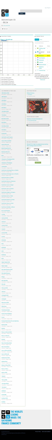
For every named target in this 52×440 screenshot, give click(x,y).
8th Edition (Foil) (5, 118)
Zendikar (3, 401)
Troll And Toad (42, 70)
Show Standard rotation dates (7, 82)
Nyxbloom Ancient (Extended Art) (34, 118)
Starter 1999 (4, 372)
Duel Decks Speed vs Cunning (8, 199)
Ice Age (3, 214)
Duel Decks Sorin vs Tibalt (7, 195)
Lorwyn (3, 236)
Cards (21, 13)
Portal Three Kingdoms (7, 313)
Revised (3, 339)
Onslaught (4, 298)
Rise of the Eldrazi (5, 346)
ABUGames (41, 55)
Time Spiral (4, 387)
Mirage (3, 276)
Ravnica (3, 328)
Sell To (41, 39)
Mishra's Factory (30, 93)
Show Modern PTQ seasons (7, 79)
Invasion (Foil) (4, 225)
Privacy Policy (38, 431)
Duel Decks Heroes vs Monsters (9, 181)
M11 (2, 243)
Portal (3, 317)
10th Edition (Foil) (5, 93)
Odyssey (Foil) (5, 287)
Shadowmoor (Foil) (6, 357)
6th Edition (4, 107)
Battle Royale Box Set (6, 148)
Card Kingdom (42, 57)
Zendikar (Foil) (5, 398)
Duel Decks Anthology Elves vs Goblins (10, 170)
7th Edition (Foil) (5, 111)
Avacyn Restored (5, 144)
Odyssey (3, 291)
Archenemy (4, 133)
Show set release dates (6, 77)
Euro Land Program (6, 210)
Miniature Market (42, 64)
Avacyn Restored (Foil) (6, 140)
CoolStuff (41, 62)
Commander (4, 166)
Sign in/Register (48, 7)
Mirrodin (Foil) (5, 280)
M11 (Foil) (4, 240)
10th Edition (4, 96)
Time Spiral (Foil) (5, 383)
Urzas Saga (4, 394)
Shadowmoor (4, 361)
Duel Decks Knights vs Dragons (8, 192)
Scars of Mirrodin (5, 354)
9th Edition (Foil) (5, 126)
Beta (3, 155)
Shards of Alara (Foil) (6, 365)
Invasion (3, 229)
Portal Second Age (6, 310)
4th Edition (7, 25)
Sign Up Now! (38, 162)
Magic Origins (4, 265)
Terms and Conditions (46, 431)
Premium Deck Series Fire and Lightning (10, 320)
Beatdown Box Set (6, 151)
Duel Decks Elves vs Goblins (8, 177)
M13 (2, 251)
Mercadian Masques (6, 273)
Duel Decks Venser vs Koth (7, 203)
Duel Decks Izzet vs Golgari (7, 184)
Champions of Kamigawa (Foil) (8, 159)
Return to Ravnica (5, 335)
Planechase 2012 (5, 302)
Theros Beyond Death (32, 120)
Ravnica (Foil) (4, 324)
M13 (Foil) (4, 247)
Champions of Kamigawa (7, 162)
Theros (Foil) (4, 379)
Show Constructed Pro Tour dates (8, 84)
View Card (5, 28)
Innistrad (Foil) (5, 218)
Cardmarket (41, 60)
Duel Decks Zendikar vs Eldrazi (8, 207)
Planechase (4, 306)
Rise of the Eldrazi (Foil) (7, 343)
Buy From (37, 39)
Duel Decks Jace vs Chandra (8, 188)
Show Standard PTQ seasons (7, 81)
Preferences (42, 79)
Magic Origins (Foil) (6, 262)
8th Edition (4, 122)
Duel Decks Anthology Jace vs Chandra (10, 173)
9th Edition (4, 129)
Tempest (3, 376)
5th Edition (4, 104)
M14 (2, 258)
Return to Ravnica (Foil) (7, 332)
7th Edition (4, 115)
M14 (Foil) (4, 254)
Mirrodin (3, 284)
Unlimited (4, 390)
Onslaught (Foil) (5, 295)
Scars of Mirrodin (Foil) (6, 350)
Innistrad (3, 221)
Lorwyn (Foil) (4, 232)
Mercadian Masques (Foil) (7, 269)
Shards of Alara (5, 368)
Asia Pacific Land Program (7, 137)
